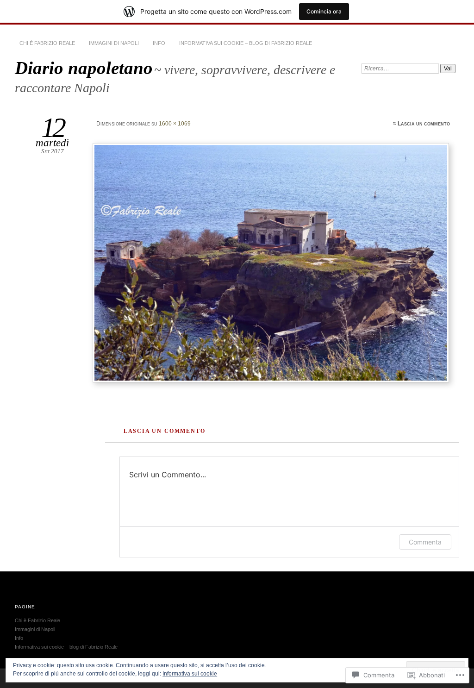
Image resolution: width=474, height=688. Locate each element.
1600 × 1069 (175, 123)
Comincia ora (324, 11)
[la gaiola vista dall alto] (272, 262)
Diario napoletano (84, 68)
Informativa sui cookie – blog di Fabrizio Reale (245, 43)
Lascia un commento (424, 123)
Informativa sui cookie (189, 673)
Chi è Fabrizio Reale (47, 43)
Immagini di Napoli (114, 43)
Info (159, 43)
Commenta (425, 542)
